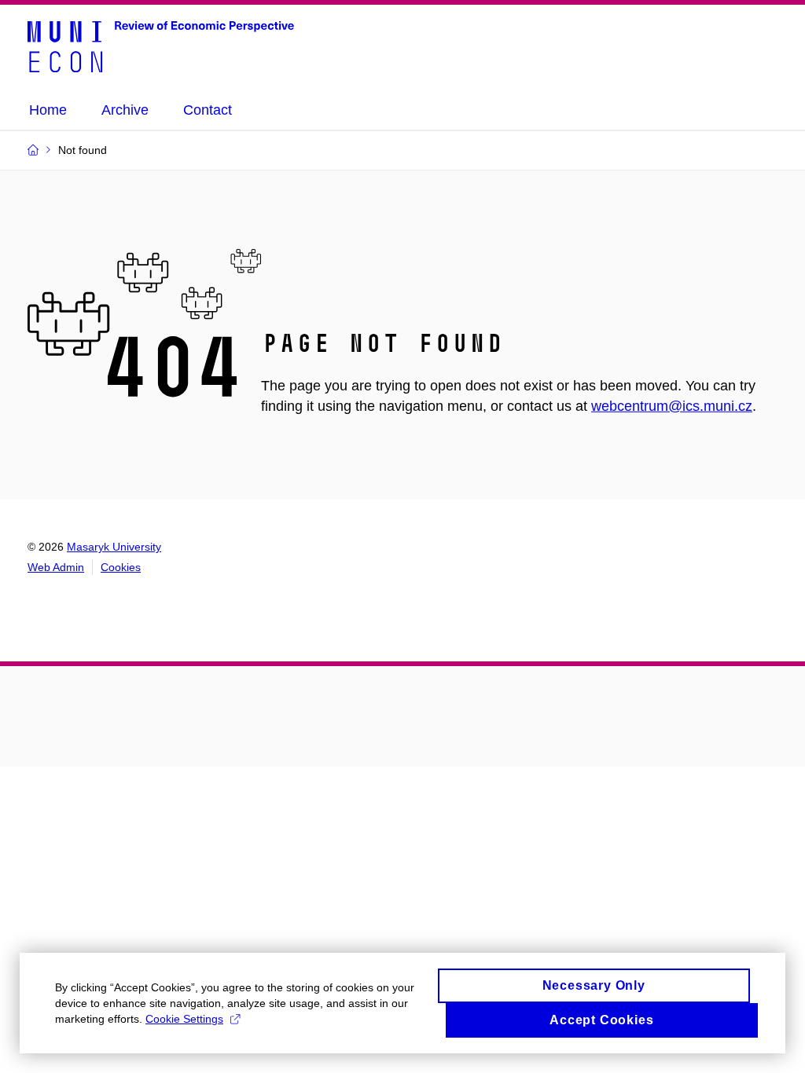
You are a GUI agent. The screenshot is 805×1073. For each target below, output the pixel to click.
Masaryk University (114, 546)
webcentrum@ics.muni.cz (671, 406)
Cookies (121, 567)
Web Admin (56, 567)
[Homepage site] (161, 45)
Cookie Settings (184, 1019)
